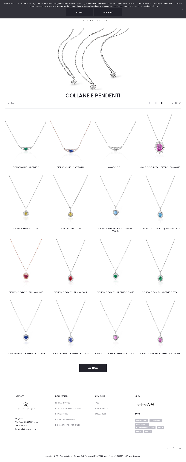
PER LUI (138, 432)
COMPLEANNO (156, 420)
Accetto (79, 12)
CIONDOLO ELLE (115, 167)
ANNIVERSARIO (141, 420)
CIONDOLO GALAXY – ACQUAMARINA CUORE (115, 229)
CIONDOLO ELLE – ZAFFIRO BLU (70, 167)
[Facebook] (167, 448)
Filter (178, 103)
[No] (182, 9)
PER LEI (160, 428)
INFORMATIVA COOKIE (63, 403)
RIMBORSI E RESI (101, 408)
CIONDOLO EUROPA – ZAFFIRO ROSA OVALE (160, 167)
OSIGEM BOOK (100, 414)
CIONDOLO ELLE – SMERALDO (26, 167)
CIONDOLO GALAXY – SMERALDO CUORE (115, 292)
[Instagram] (173, 448)
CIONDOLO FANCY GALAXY (25, 228)
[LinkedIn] (180, 448)
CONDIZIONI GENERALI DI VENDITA (68, 408)
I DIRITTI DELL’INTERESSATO (65, 419)
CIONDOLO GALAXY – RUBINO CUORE (26, 292)
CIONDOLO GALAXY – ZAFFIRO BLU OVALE (70, 353)
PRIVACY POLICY (61, 414)
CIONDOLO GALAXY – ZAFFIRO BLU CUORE (26, 353)
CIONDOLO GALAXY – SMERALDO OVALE (160, 292)
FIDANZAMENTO (142, 424)
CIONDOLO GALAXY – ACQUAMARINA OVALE (160, 228)
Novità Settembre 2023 (145, 428)
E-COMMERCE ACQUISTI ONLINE (67, 425)
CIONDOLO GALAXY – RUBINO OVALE (70, 292)
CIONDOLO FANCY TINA (70, 228)
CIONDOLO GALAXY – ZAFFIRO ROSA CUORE (115, 353)
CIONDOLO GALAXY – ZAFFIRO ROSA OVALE (160, 353)
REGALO (148, 432)
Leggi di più (108, 12)
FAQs (97, 403)
